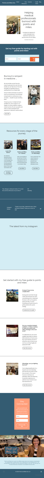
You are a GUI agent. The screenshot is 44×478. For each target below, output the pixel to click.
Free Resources (24, 2)
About (17, 2)
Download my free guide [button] (28, 310)
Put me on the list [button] (22, 425)
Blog (40, 2)
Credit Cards (36, 2)
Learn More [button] (22, 168)
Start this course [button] (27, 348)
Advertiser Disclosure (28, 39)
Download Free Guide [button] (8, 173)
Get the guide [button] (34, 59)
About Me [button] (7, 113)
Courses (30, 2)
